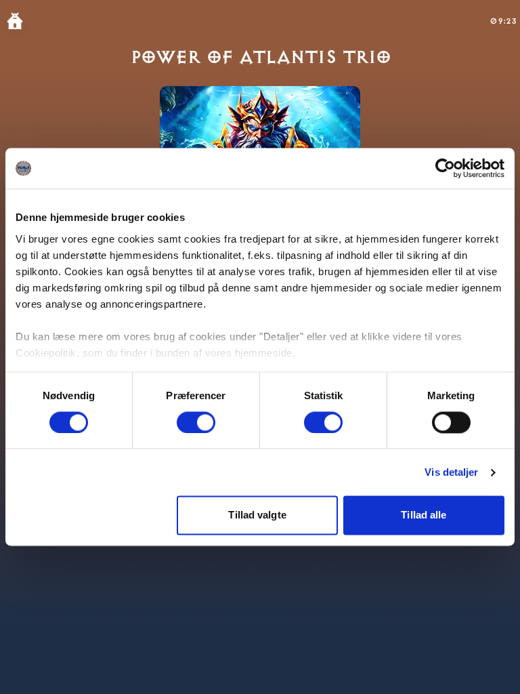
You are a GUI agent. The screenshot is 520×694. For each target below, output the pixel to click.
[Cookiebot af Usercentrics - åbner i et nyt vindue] (445, 168)
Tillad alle (423, 515)
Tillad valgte (257, 515)
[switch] (196, 422)
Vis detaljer (451, 472)
